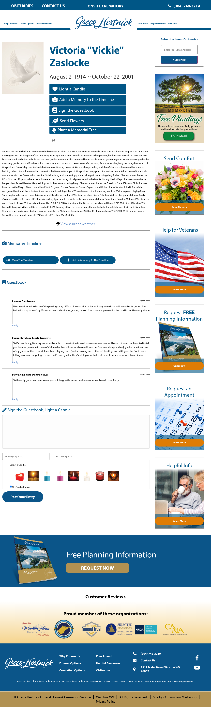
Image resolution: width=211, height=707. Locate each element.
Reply (15, 325)
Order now (179, 365)
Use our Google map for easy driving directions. (169, 681)
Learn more (179, 289)
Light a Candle (72, 89)
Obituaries (22, 5)
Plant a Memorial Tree (77, 130)
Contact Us (53, 5)
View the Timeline (22, 260)
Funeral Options (27, 23)
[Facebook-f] (197, 657)
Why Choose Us (10, 23)
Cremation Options (44, 23)
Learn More (179, 442)
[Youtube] (197, 667)
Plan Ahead (143, 23)
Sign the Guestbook (76, 110)
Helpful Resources (158, 23)
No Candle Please (21, 487)
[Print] (53, 140)
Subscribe (179, 60)
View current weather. (78, 223)
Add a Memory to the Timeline (86, 99)
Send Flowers (72, 120)
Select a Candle (18, 465)
